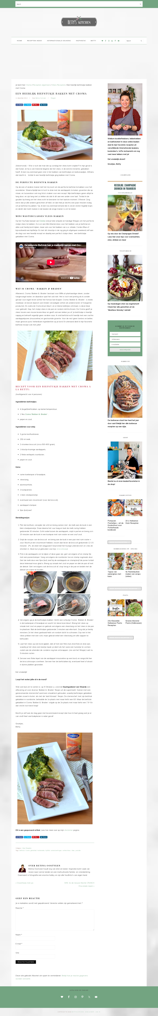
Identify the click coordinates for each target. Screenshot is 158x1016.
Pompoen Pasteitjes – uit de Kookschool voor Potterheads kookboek (116, 525)
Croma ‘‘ (36, 414)
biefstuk (22, 850)
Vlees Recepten (26, 848)
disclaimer (68, 830)
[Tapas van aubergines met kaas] (116, 569)
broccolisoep (62, 549)
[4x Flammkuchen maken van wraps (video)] (133, 569)
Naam (19, 935)
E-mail (19, 944)
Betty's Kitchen (79, 22)
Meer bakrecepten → (119, 542)
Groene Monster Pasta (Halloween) (133, 622)
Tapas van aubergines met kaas (114, 574)
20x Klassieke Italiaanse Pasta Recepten (115, 623)
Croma (42, 221)
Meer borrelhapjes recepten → (124, 588)
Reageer (53, 98)
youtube (78, 850)
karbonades (41, 850)
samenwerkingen (56, 850)
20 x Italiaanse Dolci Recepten (132, 522)
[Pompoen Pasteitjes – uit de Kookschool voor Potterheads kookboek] (116, 508)
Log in (98, 1012)
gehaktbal (34, 850)
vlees (73, 850)
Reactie (20, 908)
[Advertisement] (79, 61)
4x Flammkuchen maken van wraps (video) (133, 574)
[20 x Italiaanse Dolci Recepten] (133, 508)
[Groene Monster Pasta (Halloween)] (133, 608)
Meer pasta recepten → (120, 637)
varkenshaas (66, 850)
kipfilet (47, 850)
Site (17, 953)
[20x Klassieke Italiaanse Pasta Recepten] (116, 608)
